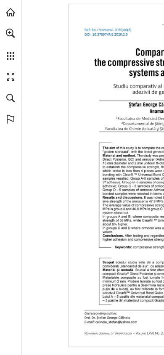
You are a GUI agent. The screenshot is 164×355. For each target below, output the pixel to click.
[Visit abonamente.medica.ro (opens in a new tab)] (10, 12)
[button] (10, 33)
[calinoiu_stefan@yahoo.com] (116, 321)
